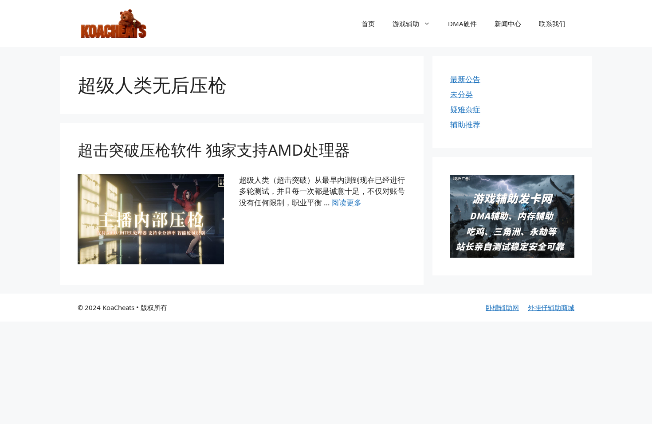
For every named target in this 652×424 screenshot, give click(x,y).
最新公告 (465, 79)
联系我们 (552, 23)
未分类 (461, 94)
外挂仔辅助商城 (551, 307)
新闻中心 (508, 23)
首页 (368, 23)
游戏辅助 (406, 23)
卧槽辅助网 (502, 307)
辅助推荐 (465, 124)
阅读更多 (346, 202)
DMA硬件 (462, 23)
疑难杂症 (465, 109)
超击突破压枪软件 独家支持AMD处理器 (214, 149)
